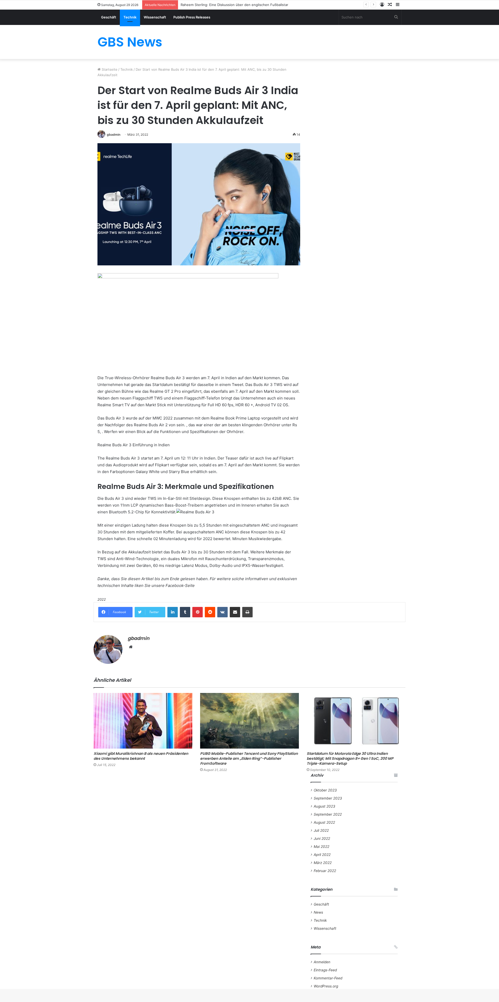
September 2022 (328, 814)
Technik (129, 17)
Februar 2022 (325, 871)
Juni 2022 (322, 838)
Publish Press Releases (191, 17)
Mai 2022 (321, 846)
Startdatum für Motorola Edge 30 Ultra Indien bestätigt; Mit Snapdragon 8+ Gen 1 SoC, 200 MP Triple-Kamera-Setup (350, 758)
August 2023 (324, 806)
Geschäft (108, 17)
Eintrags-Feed (325, 970)
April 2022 (322, 855)
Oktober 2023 (325, 790)
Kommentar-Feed (328, 978)
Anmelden (322, 962)
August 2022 (324, 822)
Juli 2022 (321, 830)
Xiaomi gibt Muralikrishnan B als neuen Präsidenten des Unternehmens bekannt (141, 756)
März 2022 (323, 863)
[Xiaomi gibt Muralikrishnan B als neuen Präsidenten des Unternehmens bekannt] (143, 721)
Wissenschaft (155, 17)
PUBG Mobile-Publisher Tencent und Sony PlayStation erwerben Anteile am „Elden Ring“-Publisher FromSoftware (249, 758)
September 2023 (328, 798)
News (318, 912)
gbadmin (113, 134)
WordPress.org (326, 986)
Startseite (109, 69)
